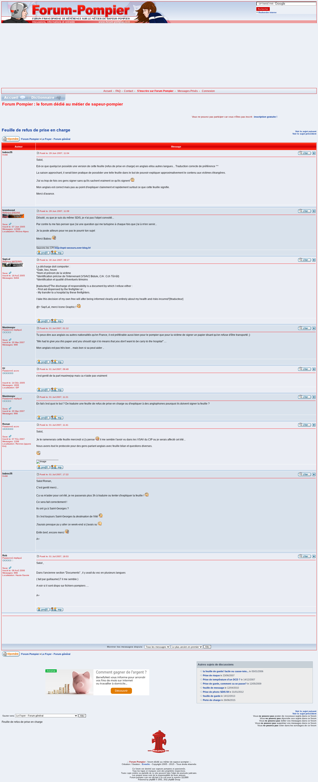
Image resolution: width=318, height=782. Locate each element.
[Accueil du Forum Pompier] (14, 97)
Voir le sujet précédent (304, 134)
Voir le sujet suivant (305, 131)
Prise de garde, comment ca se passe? (225, 683)
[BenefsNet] (97, 694)
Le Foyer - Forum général (56, 139)
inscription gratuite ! (265, 116)
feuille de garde (211, 696)
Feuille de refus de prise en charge (36, 130)
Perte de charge (212, 700)
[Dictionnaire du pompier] (46, 97)
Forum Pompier (30, 139)
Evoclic (146, 764)
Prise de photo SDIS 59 (216, 692)
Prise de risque (211, 675)
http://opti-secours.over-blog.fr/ (73, 247)
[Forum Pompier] (86, 22)
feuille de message (213, 687)
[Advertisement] (159, 55)
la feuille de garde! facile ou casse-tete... (226, 671)
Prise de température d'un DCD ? (221, 679)
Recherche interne (267, 12)
